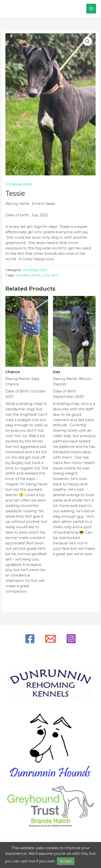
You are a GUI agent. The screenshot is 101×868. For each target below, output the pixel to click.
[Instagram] (71, 639)
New (54, 275)
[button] (87, 41)
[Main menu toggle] (91, 8)
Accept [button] (66, 861)
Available (22, 275)
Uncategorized (18, 184)
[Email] (50, 639)
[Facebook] (30, 639)
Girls (45, 275)
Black (36, 275)
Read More (86, 861)
